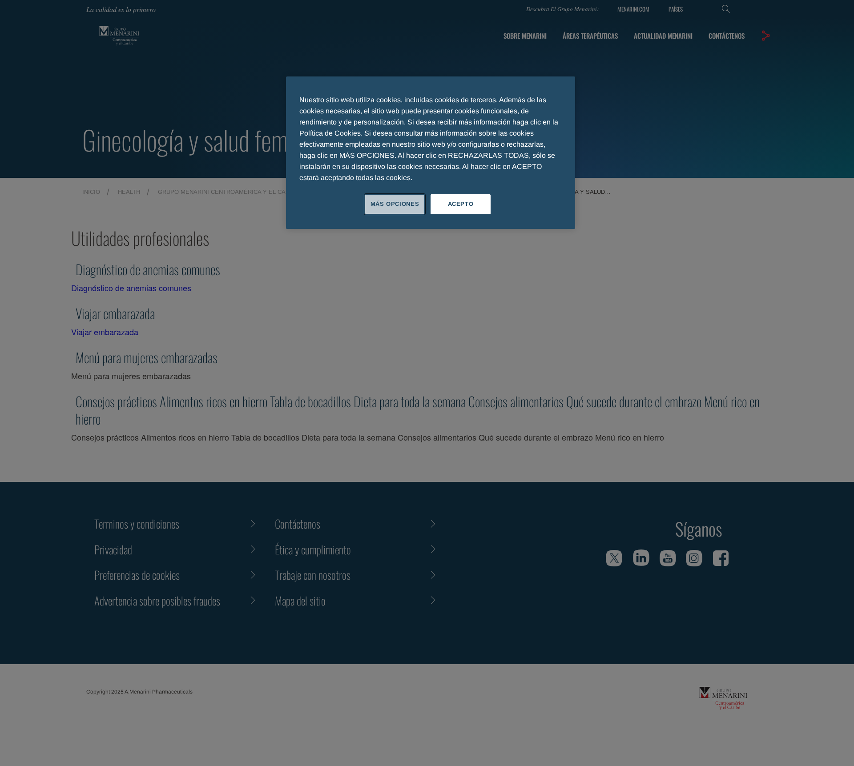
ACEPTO (461, 204)
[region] (430, 152)
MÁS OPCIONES (395, 204)
